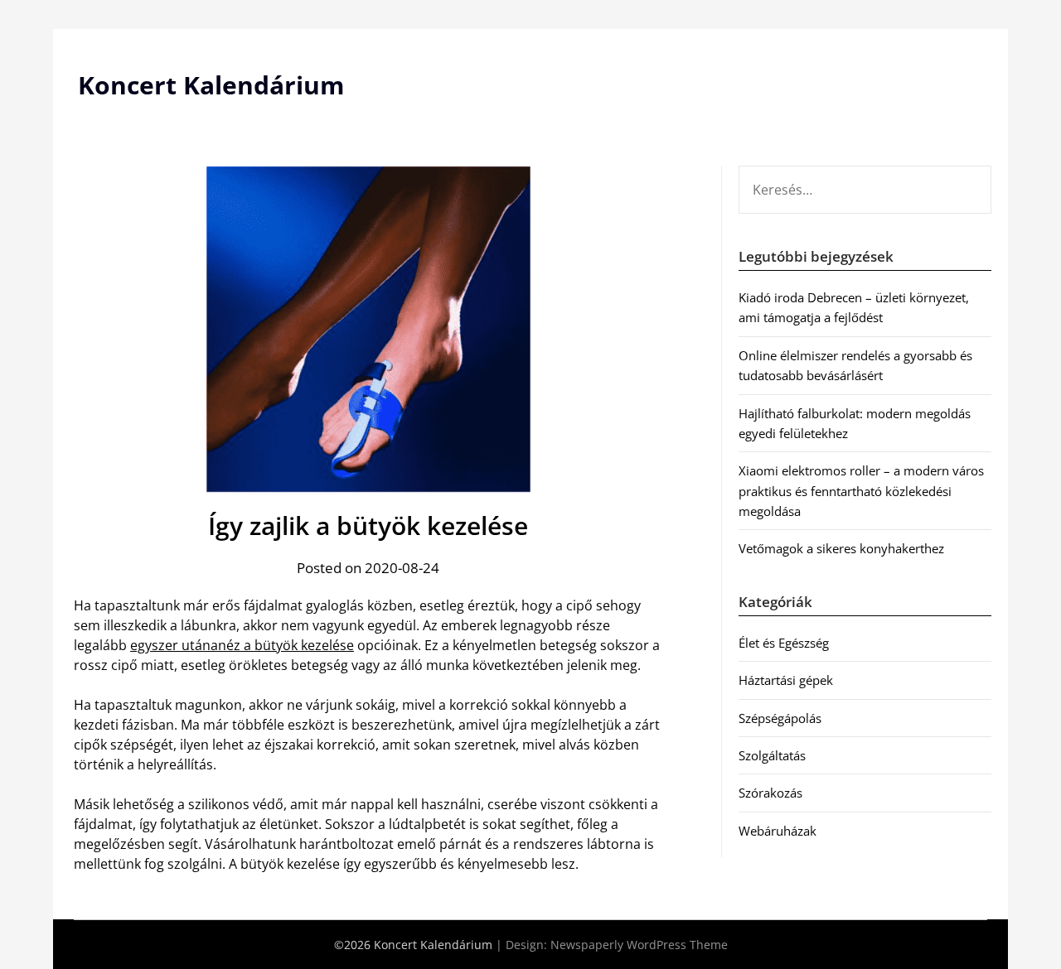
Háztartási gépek (786, 680)
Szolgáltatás (772, 755)
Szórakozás (770, 792)
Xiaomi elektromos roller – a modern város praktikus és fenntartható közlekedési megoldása (861, 490)
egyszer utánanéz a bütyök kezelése (242, 645)
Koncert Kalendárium (211, 85)
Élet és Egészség (784, 642)
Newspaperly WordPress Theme (639, 944)
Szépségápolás (780, 718)
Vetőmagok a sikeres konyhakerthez (841, 548)
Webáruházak (777, 830)
